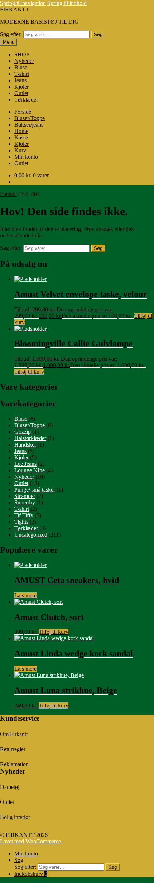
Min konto (26, 157)
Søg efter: (11, 34)
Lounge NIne (29, 470)
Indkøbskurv (30, 874)
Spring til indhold (67, 3)
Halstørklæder (30, 438)
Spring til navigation (23, 3)
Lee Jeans (25, 464)
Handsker (25, 445)
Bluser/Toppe (29, 118)
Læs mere (25, 595)
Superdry (24, 502)
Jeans (20, 80)
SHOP (21, 54)
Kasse (21, 137)
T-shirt (21, 74)
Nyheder (24, 61)
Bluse (20, 67)
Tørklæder (26, 100)
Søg (98, 34)
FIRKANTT (14, 9)
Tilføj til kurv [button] (29, 372)
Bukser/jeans (28, 125)
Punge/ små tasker (34, 490)
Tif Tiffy (23, 515)
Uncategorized (30, 535)
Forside (22, 112)
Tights (21, 522)
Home (21, 131)
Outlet (21, 93)
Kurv (20, 150)
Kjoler (21, 87)
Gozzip (22, 432)
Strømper (24, 496)
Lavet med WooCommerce (30, 841)
